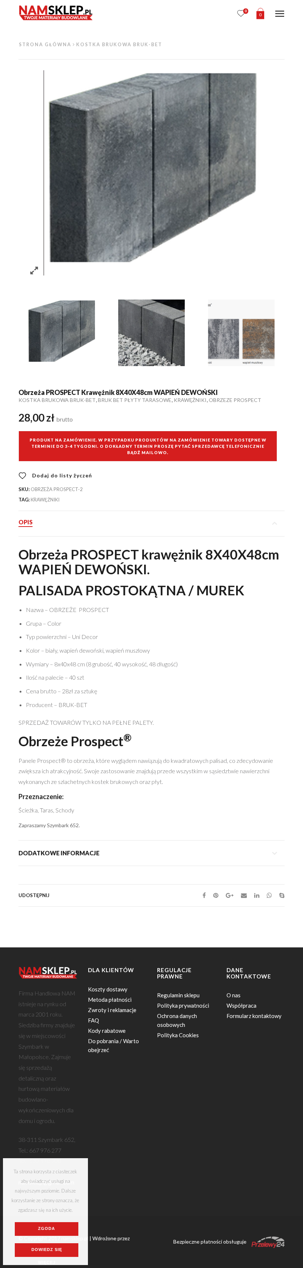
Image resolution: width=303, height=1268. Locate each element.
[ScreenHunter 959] (241, 333)
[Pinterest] (216, 895)
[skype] (280, 895)
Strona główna (45, 44)
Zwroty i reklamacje (112, 1010)
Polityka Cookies (178, 1035)
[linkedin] (257, 895)
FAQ (93, 1020)
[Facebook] (204, 895)
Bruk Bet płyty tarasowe (134, 400)
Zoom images (34, 271)
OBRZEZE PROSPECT (235, 400)
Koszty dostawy (107, 989)
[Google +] (229, 895)
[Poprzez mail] (244, 895)
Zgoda (46, 1228)
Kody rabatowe (107, 1030)
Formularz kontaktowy (254, 1015)
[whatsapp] (269, 895)
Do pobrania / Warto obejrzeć (113, 1045)
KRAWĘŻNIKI (190, 400)
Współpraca (241, 1005)
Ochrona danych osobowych (177, 1020)
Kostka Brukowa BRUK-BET (119, 44)
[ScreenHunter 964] (61, 333)
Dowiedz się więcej (46, 1252)
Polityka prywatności (183, 1005)
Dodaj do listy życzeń (61, 475)
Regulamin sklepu (178, 995)
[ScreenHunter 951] (151, 333)
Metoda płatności (110, 999)
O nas (234, 995)
